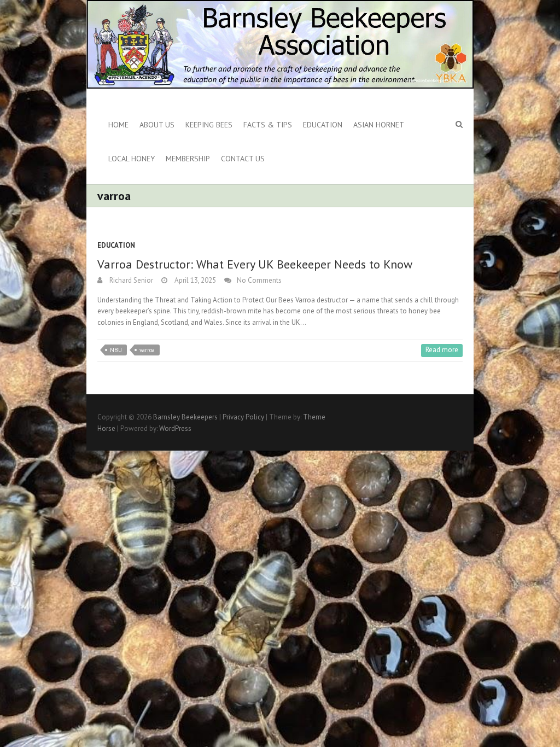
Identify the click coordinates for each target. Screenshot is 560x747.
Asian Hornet (378, 125)
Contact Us (243, 159)
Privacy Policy (243, 417)
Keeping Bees (208, 125)
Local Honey (131, 159)
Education (322, 125)
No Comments (259, 280)
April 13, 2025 (194, 280)
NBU (116, 350)
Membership (188, 159)
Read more (441, 349)
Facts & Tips (267, 125)
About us (156, 125)
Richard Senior (130, 280)
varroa (147, 350)
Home (118, 125)
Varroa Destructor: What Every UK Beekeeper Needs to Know (254, 264)
